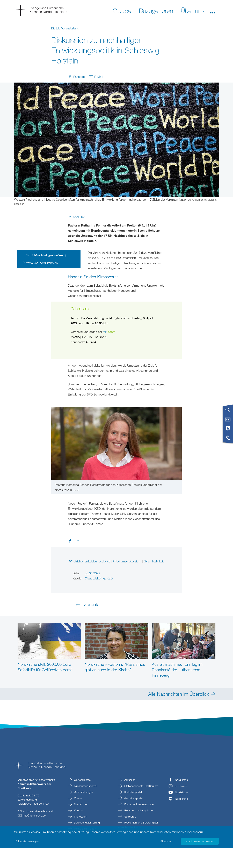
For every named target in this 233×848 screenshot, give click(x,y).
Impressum (80, 816)
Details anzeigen (28, 841)
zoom (111, 332)
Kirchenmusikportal (85, 785)
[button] (212, 10)
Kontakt (78, 810)
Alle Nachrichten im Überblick (178, 694)
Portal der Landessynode (139, 804)
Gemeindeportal (133, 798)
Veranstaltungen (83, 792)
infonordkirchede (34, 815)
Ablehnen (166, 841)
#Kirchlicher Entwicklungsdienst (89, 561)
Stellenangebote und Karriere (141, 785)
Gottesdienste (82, 779)
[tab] (227, 411)
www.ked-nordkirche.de (42, 263)
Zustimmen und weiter (200, 841)
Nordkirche (181, 779)
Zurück (91, 604)
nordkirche (181, 786)
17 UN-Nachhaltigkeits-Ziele (45, 255)
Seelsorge (130, 816)
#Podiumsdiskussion (127, 561)
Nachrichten (80, 804)
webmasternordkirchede (38, 811)
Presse (77, 798)
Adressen (129, 779)
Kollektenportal (133, 792)
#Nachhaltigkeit (154, 561)
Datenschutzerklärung (86, 822)
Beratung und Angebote (138, 810)
